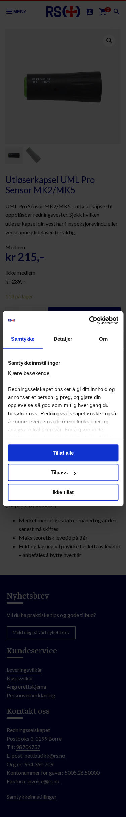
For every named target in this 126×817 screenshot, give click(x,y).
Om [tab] (103, 339)
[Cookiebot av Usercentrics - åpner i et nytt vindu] (89, 320)
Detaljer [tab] (63, 339)
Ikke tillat (63, 492)
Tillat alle (63, 453)
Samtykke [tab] (22, 339)
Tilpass (59, 472)
